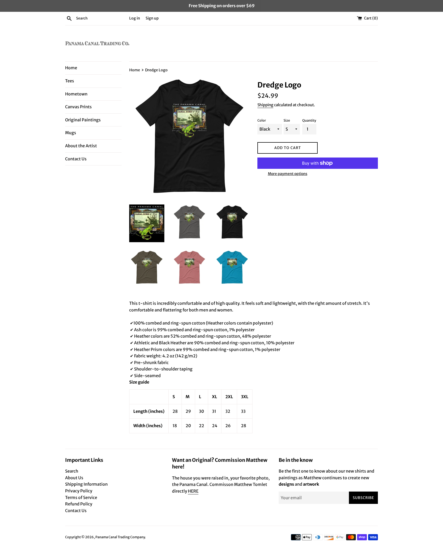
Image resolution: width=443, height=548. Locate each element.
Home (71, 67)
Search (71, 471)
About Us (74, 477)
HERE (193, 491)
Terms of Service (81, 497)
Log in (134, 18)
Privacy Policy (78, 490)
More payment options (287, 173)
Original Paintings (83, 119)
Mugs (70, 132)
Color (261, 120)
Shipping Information (86, 484)
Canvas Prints (78, 106)
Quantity (309, 120)
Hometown (76, 93)
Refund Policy (78, 503)
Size (287, 120)
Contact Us (76, 158)
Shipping (265, 104)
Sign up (152, 18)
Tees (69, 80)
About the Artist (81, 145)
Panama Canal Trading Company (120, 537)
